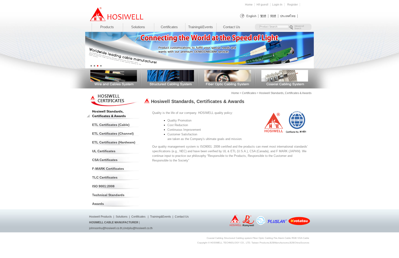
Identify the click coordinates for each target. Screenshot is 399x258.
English (251, 16)
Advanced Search (299, 27)
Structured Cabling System (170, 77)
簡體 (273, 16)
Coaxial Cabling (215, 238)
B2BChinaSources (299, 242)
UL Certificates (103, 151)
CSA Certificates (105, 160)
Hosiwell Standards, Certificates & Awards (109, 113)
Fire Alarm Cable (282, 238)
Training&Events (200, 27)
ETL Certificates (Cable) (111, 125)
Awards (98, 204)
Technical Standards (108, 195)
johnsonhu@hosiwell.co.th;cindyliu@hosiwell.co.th (121, 228)
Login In (277, 4)
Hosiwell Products (100, 216)
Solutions (138, 27)
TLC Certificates (105, 177)
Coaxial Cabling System (284, 77)
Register (292, 4)
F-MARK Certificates (108, 168)
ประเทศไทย (288, 16)
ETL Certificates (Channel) (113, 133)
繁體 (263, 16)
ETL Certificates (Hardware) (113, 142)
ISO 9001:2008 (103, 186)
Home (249, 4)
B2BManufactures (279, 242)
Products (107, 27)
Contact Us (231, 27)
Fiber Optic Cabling (263, 238)
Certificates (169, 27)
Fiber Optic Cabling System (227, 77)
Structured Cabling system (238, 238)
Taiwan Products (260, 242)
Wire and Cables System (113, 77)
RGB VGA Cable (300, 238)
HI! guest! (262, 4)
